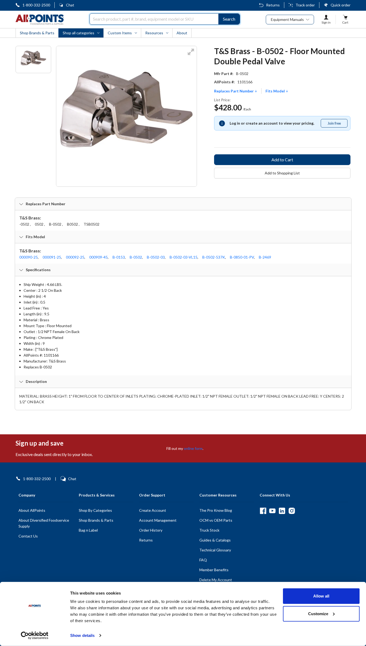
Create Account (152, 510)
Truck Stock (209, 530)
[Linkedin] (282, 510)
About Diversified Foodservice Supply (43, 523)
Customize (318, 613)
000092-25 (75, 257)
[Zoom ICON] (191, 55)
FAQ (203, 560)
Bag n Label (88, 530)
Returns (273, 5)
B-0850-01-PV (242, 257)
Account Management (158, 520)
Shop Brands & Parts (96, 520)
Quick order (340, 5)
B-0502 (136, 257)
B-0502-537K (213, 257)
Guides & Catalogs (215, 540)
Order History (150, 530)
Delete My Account (215, 579)
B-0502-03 (156, 257)
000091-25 (52, 257)
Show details (82, 635)
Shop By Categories (95, 510)
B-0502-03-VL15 (183, 257)
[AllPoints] (40, 19)
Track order (305, 5)
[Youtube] (272, 510)
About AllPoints (31, 510)
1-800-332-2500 (36, 5)
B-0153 (119, 257)
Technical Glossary (215, 550)
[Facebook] (263, 510)
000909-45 (98, 257)
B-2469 (265, 257)
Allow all (321, 596)
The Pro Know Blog (215, 510)
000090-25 (28, 257)
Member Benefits (214, 569)
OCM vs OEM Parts (215, 520)
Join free (337, 124)
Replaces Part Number (234, 91)
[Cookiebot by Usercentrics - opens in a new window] (34, 636)
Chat (70, 5)
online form (193, 448)
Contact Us (28, 536)
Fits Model (276, 91)
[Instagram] (291, 510)
